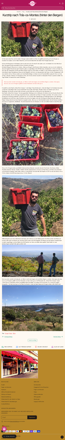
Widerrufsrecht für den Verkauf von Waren (10, 399)
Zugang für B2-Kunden (39, 401)
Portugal (7, 333)
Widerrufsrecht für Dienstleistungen (9, 401)
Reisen (10, 333)
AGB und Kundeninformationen (8, 392)
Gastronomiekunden (38, 394)
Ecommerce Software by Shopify (8, 438)
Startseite (19, 11)
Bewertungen (37, 399)
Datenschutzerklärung (6, 397)
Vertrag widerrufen (10, 436)
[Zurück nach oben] (62, 437)
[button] (62, 3)
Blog (23, 11)
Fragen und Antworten (6, 387)
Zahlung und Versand (6, 394)
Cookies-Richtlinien (5, 404)
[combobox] (32, 8)
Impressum (3, 389)
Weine (14, 333)
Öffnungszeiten (37, 397)
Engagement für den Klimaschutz (41, 387)
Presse (35, 392)
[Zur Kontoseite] (59, 3)
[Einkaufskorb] (62, 3)
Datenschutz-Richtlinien (14, 421)
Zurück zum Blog (32, 340)
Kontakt (3, 385)
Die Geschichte (37, 385)
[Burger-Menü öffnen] (2, 3)
